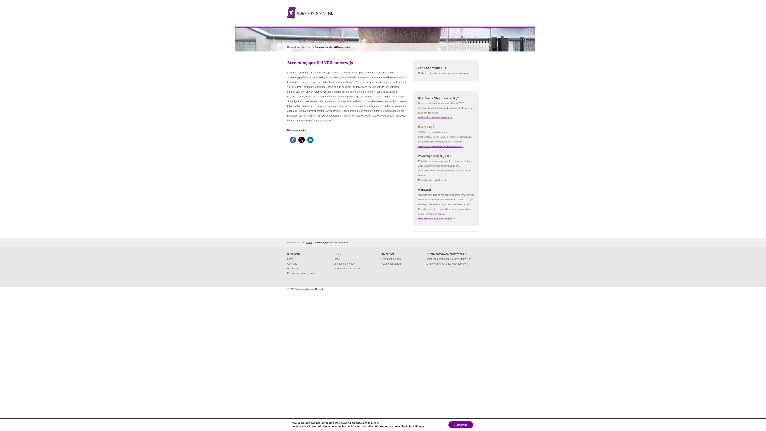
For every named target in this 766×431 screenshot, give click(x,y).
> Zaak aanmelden (390, 259)
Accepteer (460, 425)
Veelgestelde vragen (345, 263)
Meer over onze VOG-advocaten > (435, 117)
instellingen (416, 426)
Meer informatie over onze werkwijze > (436, 218)
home (290, 259)
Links (337, 259)
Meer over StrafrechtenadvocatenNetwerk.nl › (440, 146)
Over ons (292, 263)
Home (309, 47)
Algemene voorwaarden (347, 268)
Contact (338, 254)
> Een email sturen (390, 263)
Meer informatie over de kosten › (434, 180)
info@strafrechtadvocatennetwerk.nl (449, 263)
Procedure (293, 268)
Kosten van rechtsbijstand (301, 273)
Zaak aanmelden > (432, 68)
